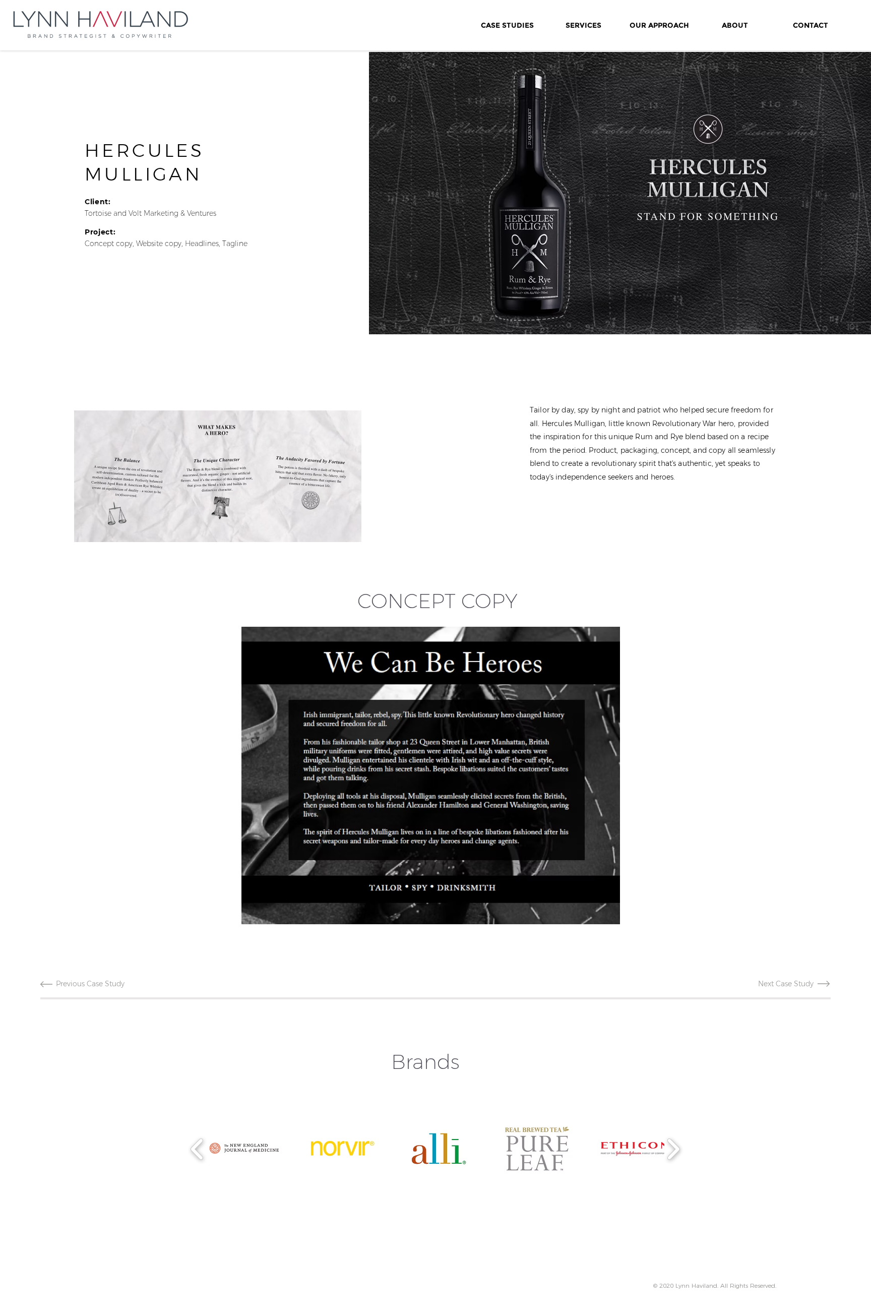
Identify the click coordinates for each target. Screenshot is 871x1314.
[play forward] (673, 1148)
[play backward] (197, 1148)
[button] (217, 476)
